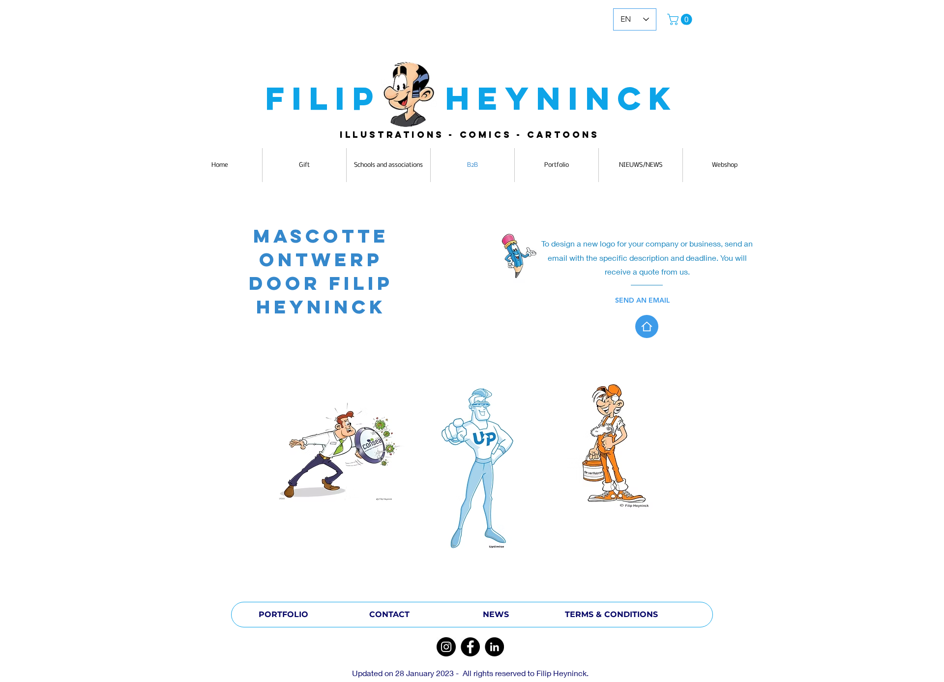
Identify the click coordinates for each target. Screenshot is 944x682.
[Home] (646, 326)
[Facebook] (470, 646)
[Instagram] (446, 646)
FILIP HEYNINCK (472, 98)
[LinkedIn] (494, 646)
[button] (681, 19)
